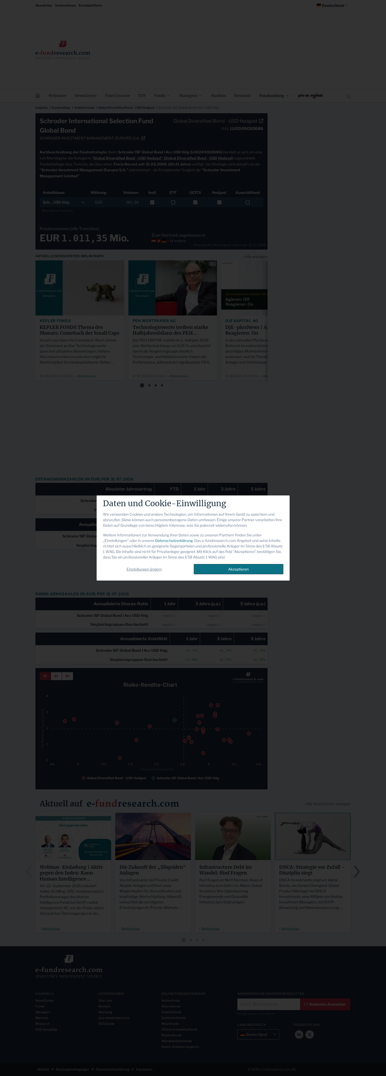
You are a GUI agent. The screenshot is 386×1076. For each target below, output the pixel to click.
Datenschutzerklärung (174, 540)
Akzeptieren (238, 569)
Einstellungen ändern (144, 569)
